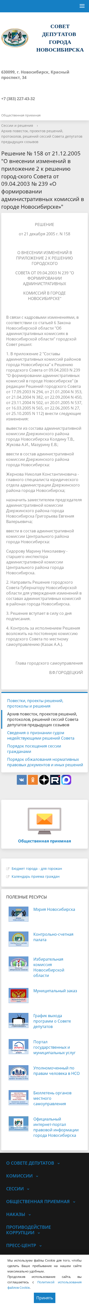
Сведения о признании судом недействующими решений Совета (40, 735)
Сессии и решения (17, 125)
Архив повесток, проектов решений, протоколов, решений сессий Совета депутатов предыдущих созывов (41, 136)
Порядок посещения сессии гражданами (34, 748)
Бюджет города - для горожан (37, 868)
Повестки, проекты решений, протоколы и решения (35, 703)
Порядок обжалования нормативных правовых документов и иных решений (45, 762)
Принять (44, 1298)
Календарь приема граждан (36, 876)
